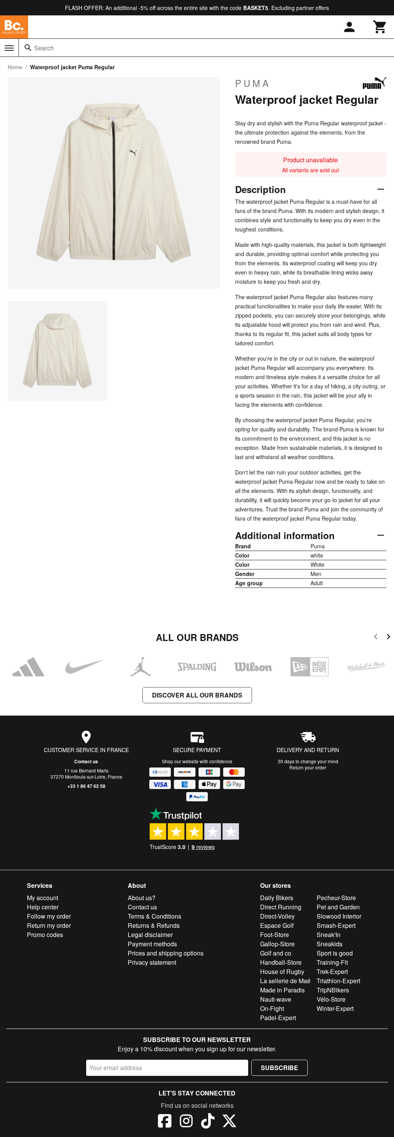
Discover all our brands (197, 695)
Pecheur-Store (336, 897)
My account (42, 897)
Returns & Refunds (154, 925)
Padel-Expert (278, 1017)
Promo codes (45, 934)
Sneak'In (329, 934)
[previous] (375, 637)
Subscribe (279, 1067)
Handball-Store (281, 962)
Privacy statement (152, 962)
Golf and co (275, 953)
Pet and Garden (338, 906)
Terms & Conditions (154, 916)
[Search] (28, 48)
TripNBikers (333, 990)
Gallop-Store (277, 943)
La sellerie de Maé (285, 980)
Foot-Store (274, 934)
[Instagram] (186, 1122)
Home (15, 67)
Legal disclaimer (150, 934)
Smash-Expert (336, 925)
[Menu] (9, 48)
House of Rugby (282, 971)
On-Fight (272, 1008)
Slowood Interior (339, 916)
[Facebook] (164, 1122)
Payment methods (152, 943)
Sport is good (335, 953)
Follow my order (49, 916)
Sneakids (329, 943)
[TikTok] (207, 1122)
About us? (141, 897)
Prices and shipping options (166, 953)
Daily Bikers (276, 897)
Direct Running (280, 906)
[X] (229, 1122)
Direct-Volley (277, 916)
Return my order (49, 925)
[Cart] (380, 27)
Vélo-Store (331, 999)
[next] (388, 637)
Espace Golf (277, 925)
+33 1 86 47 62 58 (86, 785)
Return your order (307, 767)
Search (44, 47)
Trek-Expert (332, 971)
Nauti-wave (275, 999)
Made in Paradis (282, 990)
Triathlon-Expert (338, 980)
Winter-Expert (335, 1008)
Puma (253, 83)
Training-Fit (332, 962)
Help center (42, 906)
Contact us (86, 761)
